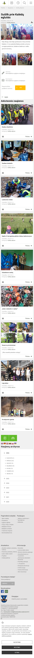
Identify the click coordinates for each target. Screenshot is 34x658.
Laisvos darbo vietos (23, 550)
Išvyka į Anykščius (7, 127)
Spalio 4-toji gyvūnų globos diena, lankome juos (17, 236)
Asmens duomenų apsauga (25, 552)
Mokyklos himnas (6, 526)
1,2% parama (21, 563)
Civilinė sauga (21, 567)
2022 (7, 492)
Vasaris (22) (10, 471)
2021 (7, 497)
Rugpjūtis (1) (10, 458)
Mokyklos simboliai (7, 528)
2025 (7, 478)
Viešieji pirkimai (6, 558)
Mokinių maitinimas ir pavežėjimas (23, 519)
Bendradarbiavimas (7, 532)
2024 (7, 483)
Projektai (4, 556)
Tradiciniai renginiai (7, 530)
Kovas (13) (10, 468)
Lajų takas (5, 383)
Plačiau (27, 136)
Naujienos (11, 8)
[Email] (6, 591)
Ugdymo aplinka (6, 522)
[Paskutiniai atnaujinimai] (18, 3)
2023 (7, 488)
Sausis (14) (10, 473)
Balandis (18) (10, 466)
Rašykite (4, 583)
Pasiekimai (5, 520)
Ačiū (19, 88)
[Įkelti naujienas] (12, 3)
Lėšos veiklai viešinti (7, 553)
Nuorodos (20, 548)
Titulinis (3, 8)
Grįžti (6, 97)
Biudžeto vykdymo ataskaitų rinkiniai (9, 548)
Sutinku (17, 652)
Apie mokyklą (5, 518)
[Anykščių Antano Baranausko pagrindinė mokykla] (4, 3)
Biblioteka (20, 522)
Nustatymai (17, 642)
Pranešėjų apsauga (23, 561)
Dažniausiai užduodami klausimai (24, 558)
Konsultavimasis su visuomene (23, 555)
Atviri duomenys (22, 571)
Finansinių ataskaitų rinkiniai (9, 551)
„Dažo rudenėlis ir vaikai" (10, 309)
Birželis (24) (10, 460)
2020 (7, 502)
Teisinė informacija (23, 569)
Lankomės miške (7, 199)
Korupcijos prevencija (23, 565)
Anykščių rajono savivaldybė (19, 599)
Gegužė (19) (10, 463)
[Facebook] (2, 591)
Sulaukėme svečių (7, 272)
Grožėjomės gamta (8, 419)
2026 (7, 453)
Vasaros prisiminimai (8, 345)
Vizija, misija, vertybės (8, 524)
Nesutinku (17, 647)
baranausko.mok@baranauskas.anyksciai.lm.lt (16, 612)
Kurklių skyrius (20, 8)
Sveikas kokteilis (7, 163)
